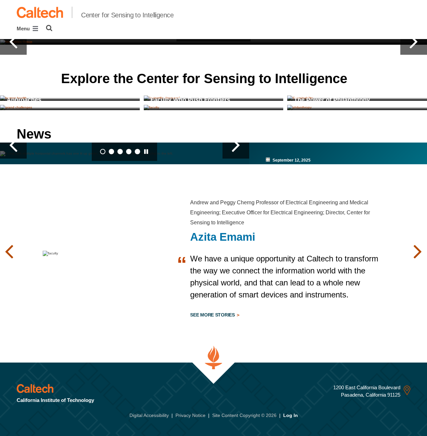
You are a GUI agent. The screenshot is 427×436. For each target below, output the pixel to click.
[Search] (49, 28)
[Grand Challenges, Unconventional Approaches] (70, 107)
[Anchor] (360, 78)
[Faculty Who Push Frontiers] (214, 107)
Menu (24, 28)
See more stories (213, 314)
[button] (13, 41)
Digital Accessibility (149, 415)
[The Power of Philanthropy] (357, 107)
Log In (290, 415)
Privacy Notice (190, 415)
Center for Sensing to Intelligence (127, 15)
